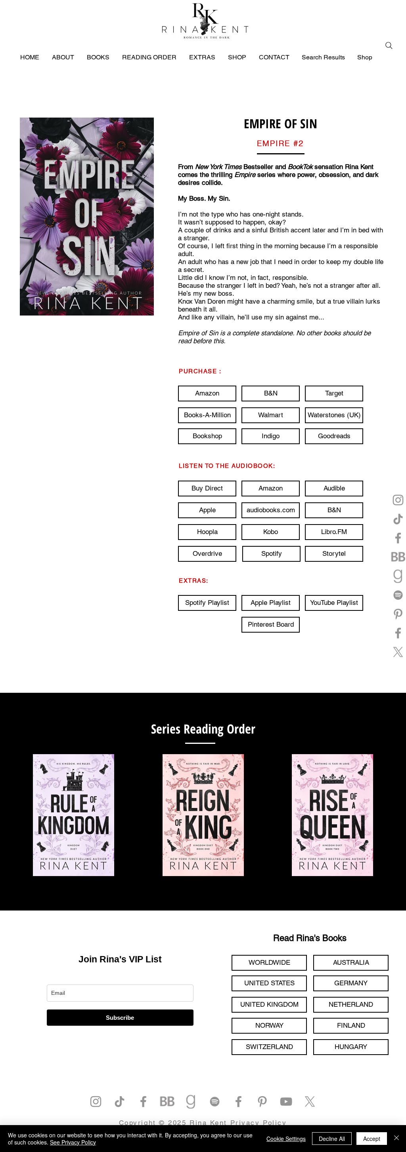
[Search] (389, 45)
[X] (398, 652)
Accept (371, 1138)
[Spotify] (398, 595)
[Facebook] (398, 538)
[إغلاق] (396, 1138)
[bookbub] (398, 557)
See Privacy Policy (73, 1142)
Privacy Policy (258, 1123)
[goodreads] (398, 576)
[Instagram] (398, 500)
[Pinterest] (398, 614)
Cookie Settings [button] (286, 1138)
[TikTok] (398, 519)
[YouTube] (286, 1101)
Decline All (332, 1138)
